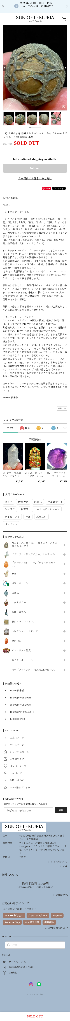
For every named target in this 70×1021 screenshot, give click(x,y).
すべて (10, 427)
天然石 (15, 593)
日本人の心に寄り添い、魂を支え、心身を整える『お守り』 (34, 545)
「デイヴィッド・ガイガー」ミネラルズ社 (34, 554)
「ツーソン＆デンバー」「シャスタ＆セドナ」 (33, 564)
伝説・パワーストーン (23, 621)
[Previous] (4, 68)
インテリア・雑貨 (21, 650)
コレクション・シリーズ (25, 631)
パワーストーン (20, 583)
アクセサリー (19, 602)
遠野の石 (16, 641)
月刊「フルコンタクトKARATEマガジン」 (34, 669)
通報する (62, 408)
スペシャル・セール (22, 660)
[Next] (65, 68)
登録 (61, 810)
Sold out (35, 168)
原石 (14, 573)
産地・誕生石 (19, 612)
